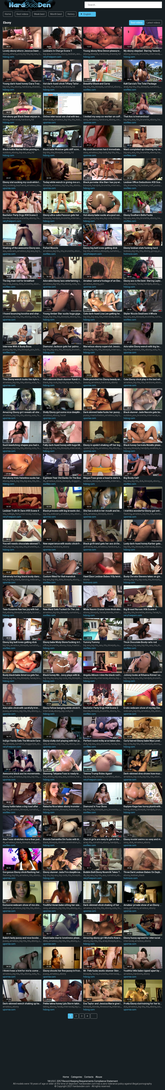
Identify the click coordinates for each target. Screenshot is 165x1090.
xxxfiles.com (89, 89)
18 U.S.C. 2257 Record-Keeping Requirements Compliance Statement (82, 1081)
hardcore (104, 54)
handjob (96, 185)
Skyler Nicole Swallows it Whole (140, 313)
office (46, 645)
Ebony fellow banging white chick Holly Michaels (62, 708)
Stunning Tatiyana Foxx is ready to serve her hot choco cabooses (62, 773)
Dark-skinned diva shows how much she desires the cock (143, 773)
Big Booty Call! (131, 478)
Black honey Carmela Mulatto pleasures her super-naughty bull (143, 445)
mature (35, 514)
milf (151, 185)
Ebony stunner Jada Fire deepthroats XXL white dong (62, 872)
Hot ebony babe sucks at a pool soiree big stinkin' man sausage (102, 215)
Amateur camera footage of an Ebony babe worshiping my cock (102, 280)
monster (54, 809)
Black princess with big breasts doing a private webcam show (62, 510)
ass (78, 54)
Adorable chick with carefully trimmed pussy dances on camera (22, 708)
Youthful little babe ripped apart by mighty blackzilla (143, 970)
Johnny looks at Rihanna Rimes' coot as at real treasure (143, 675)
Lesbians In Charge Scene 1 (57, 51)
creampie (121, 119)
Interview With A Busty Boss (17, 346)
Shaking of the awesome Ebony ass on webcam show (22, 248)
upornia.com (49, 122)
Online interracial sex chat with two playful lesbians (62, 116)
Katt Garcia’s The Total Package (140, 83)
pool (19, 54)
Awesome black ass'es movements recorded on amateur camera (22, 773)
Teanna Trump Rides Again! (97, 773)
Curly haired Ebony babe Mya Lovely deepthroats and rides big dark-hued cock (143, 740)
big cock (103, 152)
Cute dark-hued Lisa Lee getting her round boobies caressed (102, 313)
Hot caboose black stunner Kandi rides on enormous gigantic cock (62, 379)
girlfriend (87, 546)
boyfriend (21, 185)
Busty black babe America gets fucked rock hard (22, 675)
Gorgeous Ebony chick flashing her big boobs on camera (22, 872)
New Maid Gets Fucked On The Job (61, 609)
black (45, 382)
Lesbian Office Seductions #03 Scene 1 (143, 182)
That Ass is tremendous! (136, 116)
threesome (105, 1006)
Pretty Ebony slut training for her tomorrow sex (143, 1003)
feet (17, 514)
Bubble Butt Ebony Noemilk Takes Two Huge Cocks (102, 872)
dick (21, 284)
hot (4, 579)
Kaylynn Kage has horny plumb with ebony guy (143, 806)
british (38, 349)
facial (39, 218)
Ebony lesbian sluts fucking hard (141, 248)
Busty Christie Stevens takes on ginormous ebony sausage (143, 576)
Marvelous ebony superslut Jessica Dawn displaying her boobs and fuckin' (102, 346)
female (81, 284)
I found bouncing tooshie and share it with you (22, 313)
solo (74, 284)
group (154, 251)
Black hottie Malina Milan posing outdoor (22, 149)
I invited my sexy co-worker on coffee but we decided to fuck (102, 116)
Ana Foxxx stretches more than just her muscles (22, 839)
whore (13, 54)
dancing (25, 579)
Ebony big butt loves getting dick (100, 248)
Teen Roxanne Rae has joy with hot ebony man (22, 609)
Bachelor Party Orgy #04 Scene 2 (20, 215)
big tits (26, 54)
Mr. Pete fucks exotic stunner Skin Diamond (102, 970)
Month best (56, 14)
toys (69, 645)
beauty (86, 382)
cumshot (108, 86)
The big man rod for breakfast (18, 280)
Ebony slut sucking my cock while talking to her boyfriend (22, 182)
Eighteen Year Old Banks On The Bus (62, 478)
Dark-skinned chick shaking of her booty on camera (102, 905)
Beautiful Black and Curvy (96, 83)
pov (102, 284)
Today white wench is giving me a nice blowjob (62, 182)
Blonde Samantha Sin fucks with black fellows (62, 839)
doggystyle (76, 481)
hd (119, 54)
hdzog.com (8, 57)
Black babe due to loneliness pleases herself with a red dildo (62, 938)
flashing (128, 514)
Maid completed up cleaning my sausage (143, 149)
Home (8, 14)
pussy (157, 185)
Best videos (22, 14)
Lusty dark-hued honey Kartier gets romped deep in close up (143, 543)
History (71, 14)
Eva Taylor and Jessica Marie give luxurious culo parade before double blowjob (102, 1003)
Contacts (88, 1077)
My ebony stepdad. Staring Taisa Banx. (143, 51)
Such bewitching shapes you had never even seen (22, 445)
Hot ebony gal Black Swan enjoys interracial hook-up (22, 116)
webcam (11, 251)
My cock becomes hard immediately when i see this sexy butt (102, 149)
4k (44, 481)
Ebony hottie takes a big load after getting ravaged (22, 806)
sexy (85, 119)
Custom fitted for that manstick (59, 576)
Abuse (99, 1077)
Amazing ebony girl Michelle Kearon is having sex (102, 938)
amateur (58, 119)
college (10, 514)
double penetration (68, 842)
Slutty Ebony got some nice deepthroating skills (62, 412)
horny (126, 809)
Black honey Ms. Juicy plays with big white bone (62, 675)
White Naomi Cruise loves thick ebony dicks (102, 609)
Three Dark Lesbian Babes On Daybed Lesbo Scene (143, 872)
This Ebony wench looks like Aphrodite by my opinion (22, 379)
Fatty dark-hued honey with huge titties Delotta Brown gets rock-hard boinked (62, 445)
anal (126, 86)
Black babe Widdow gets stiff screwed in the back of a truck (62, 149)
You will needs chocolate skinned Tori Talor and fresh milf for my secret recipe (22, 543)
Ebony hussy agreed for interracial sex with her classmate (143, 938)
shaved (113, 54)
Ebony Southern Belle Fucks (138, 215)
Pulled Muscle (50, 248)
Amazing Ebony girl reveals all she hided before (22, 412)
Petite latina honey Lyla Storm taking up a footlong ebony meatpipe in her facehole (62, 1003)
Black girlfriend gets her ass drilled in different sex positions (102, 543)
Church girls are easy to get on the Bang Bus (102, 839)
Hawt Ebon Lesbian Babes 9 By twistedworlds (102, 576)
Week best (39, 14)
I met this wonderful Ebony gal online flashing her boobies (143, 510)
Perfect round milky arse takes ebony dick (102, 740)
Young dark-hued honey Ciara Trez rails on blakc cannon (22, 83)
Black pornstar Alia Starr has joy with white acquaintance (102, 182)
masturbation (97, 415)
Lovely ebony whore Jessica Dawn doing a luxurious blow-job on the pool (22, 51)
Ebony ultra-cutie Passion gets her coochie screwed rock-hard (62, 215)
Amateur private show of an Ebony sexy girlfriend (143, 905)
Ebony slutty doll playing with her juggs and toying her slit (62, 740)
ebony (6, 54)
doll (45, 744)
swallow (154, 448)
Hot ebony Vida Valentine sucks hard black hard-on (22, 478)
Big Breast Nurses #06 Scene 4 (140, 609)
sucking (11, 185)
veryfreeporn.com (52, 57)
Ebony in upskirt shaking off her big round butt (102, 445)
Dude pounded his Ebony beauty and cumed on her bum (102, 379)
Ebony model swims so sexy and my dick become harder (143, 839)
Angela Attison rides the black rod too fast (102, 675)
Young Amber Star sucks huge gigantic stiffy (62, 313)
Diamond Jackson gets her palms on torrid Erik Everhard (62, 346)
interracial (155, 54)
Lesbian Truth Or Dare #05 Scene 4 (21, 510)
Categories (76, 1077)
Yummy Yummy (91, 642)
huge (45, 316)
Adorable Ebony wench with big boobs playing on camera (143, 346)
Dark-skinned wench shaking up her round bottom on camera (22, 1003)
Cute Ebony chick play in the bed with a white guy (143, 379)
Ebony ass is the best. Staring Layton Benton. (143, 280)
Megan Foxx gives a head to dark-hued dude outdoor (102, 478)
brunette (55, 54)
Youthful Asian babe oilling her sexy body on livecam (62, 905)
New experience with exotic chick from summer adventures (62, 543)
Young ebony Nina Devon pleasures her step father (102, 51)
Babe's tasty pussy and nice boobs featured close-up (22, 938)
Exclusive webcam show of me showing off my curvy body (22, 905)
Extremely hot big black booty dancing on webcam (22, 576)
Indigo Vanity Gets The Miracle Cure (21, 740)
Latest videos (153, 22)
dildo (45, 941)
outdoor (7, 152)
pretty (161, 251)
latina (46, 1006)
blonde (6, 218)
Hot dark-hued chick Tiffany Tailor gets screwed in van (62, 83)
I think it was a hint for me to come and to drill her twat (22, 970)
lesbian (71, 54)
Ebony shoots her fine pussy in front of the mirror (62, 970)
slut (4, 185)
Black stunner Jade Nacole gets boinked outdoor (143, 412)
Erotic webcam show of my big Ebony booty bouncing (143, 708)
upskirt (86, 448)
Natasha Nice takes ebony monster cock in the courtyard (62, 806)
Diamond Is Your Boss (95, 806)
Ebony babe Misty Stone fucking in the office (62, 642)
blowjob (94, 54)
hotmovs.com (131, 254)
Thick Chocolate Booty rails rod (140, 642)
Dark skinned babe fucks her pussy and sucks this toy (102, 412)
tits (40, 54)
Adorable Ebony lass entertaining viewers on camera (62, 280)
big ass (34, 54)
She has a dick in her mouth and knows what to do (102, 510)
